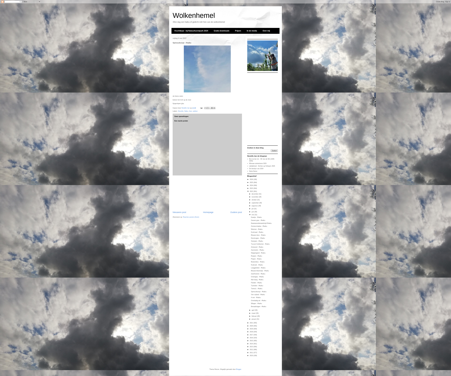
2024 (251, 185)
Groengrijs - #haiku (257, 277)
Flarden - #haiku (256, 283)
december (255, 194)
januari (254, 319)
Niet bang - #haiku (257, 280)
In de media (252, 31)
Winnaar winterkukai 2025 (257, 163)
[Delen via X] (210, 108)
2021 (251, 323)
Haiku (186, 111)
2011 (251, 352)
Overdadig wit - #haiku (258, 300)
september (255, 203)
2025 (251, 182)
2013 (251, 347)
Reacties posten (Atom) (191, 217)
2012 (251, 349)
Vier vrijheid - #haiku (258, 294)
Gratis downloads (221, 31)
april (253, 310)
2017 (251, 335)
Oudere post (236, 212)
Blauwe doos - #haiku (258, 235)
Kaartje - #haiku (256, 217)
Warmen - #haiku (256, 229)
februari (254, 316)
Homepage (208, 212)
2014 (251, 344)
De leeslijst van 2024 (256, 168)
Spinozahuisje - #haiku (258, 291)
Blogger (238, 369)
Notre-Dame (253, 171)
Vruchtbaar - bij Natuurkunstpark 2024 (191, 31)
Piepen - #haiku (256, 259)
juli (253, 209)
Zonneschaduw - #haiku (259, 226)
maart (254, 313)
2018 (251, 332)
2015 (251, 341)
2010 (251, 355)
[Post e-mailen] (201, 108)
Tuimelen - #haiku (257, 286)
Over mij (266, 31)
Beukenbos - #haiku (257, 262)
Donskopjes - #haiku (258, 238)
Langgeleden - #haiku (258, 268)
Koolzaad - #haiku (257, 232)
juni (253, 212)
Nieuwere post (179, 212)
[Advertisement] (207, 193)
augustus (255, 206)
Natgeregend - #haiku (258, 253)
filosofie (180, 111)
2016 (251, 338)
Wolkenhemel (194, 15)
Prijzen (238, 31)
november (255, 197)
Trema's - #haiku (256, 288)
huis (190, 111)
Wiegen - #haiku (256, 303)
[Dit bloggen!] (207, 108)
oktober (254, 200)
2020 (251, 326)
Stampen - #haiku (257, 241)
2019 (251, 329)
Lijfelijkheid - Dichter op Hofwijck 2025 (262, 166)
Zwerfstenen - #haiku (258, 274)
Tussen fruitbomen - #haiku (260, 244)
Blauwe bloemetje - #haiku (260, 271)
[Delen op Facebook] (212, 108)
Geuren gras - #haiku (258, 220)
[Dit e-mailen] (205, 108)
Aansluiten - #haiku (257, 250)
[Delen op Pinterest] (214, 108)
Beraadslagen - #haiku (258, 306)
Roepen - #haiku (256, 256)
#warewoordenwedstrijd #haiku (261, 223)
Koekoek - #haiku (257, 265)
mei (253, 215)
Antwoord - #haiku (257, 247)
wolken (195, 111)
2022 (251, 191)
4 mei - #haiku (256, 297)
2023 (251, 188)
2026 (251, 179)
